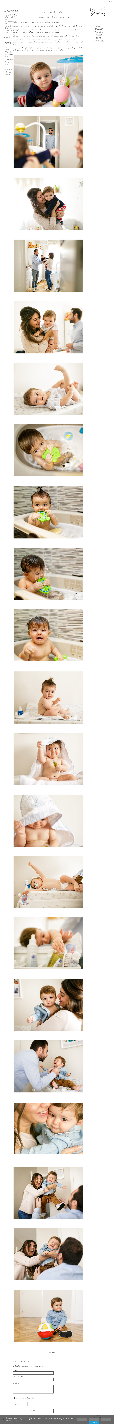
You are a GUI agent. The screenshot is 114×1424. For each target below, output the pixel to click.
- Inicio (5, 47)
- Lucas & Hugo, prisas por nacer (11, 31)
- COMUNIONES (8, 59)
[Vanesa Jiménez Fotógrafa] (98, 12)
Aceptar (95, 1422)
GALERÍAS (98, 29)
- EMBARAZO (8, 52)
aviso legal (31, 1398)
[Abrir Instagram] (97, 1415)
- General (6, 49)
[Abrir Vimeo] (99, 1415)
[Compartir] (68, 17)
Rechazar (106, 1419)
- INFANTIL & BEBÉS (10, 69)
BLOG (98, 38)
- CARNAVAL (8, 57)
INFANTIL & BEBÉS (52, 17)
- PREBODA (7, 62)
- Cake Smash (8, 72)
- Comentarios (62, 17)
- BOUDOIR (7, 74)
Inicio (98, 26)
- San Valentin (8, 54)
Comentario (16, 1383)
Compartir (52, 1352)
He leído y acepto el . (24, 1398)
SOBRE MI (98, 32)
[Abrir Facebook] (95, 1415)
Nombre (15, 1370)
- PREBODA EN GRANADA (9, 36)
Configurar (94, 1419)
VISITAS (98, 35)
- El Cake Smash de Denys (10, 22)
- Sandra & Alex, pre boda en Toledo (10, 27)
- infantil (6, 64)
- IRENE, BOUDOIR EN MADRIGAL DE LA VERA (11, 17)
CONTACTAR (98, 41)
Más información (82, 1419)
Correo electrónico (18, 1376)
